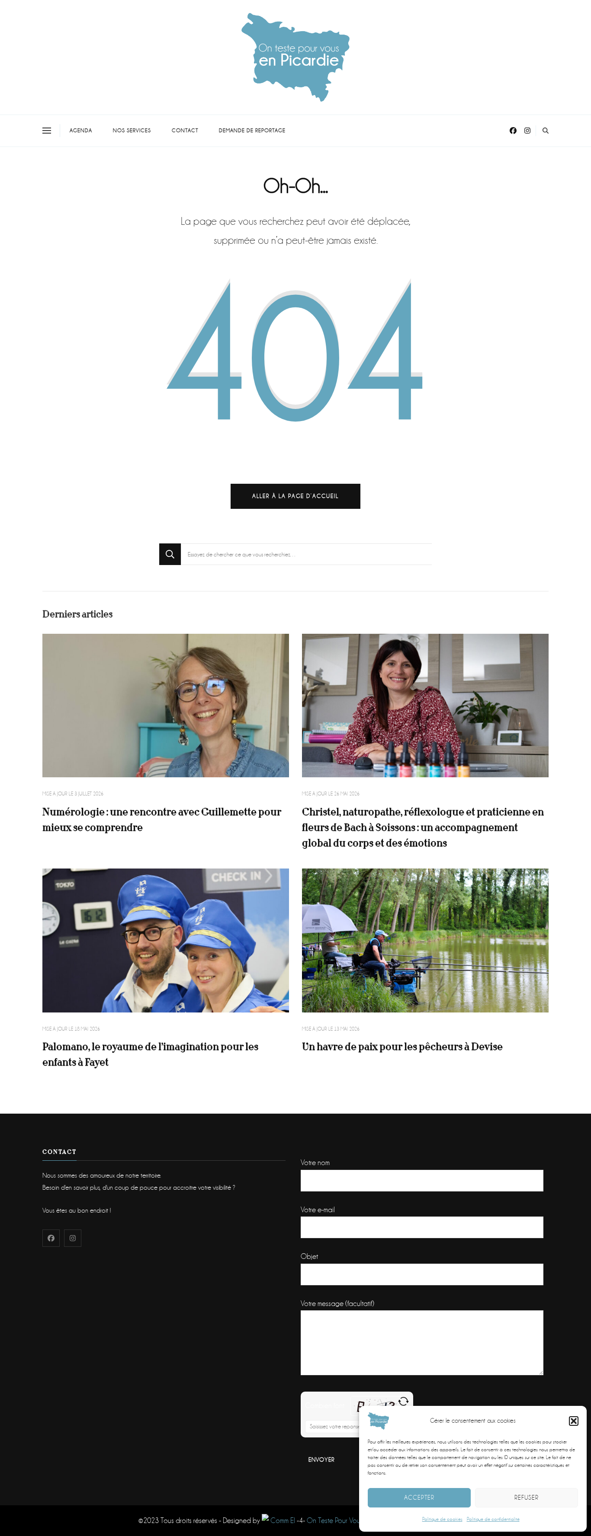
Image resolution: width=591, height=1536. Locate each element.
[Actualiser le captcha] (403, 1401)
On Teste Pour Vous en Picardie (352, 1521)
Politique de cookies (442, 1519)
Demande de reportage (252, 131)
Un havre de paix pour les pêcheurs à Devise (402, 1047)
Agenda (81, 131)
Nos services (132, 131)
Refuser (526, 1497)
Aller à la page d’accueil (295, 496)
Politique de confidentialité (493, 1519)
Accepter (419, 1497)
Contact (185, 131)
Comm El (282, 1521)
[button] (573, 1421)
